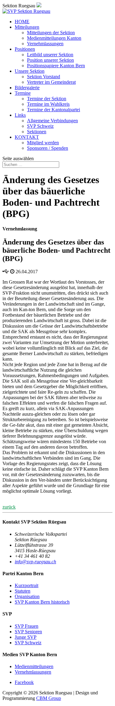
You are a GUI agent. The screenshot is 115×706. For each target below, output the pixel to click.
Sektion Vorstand (43, 76)
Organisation (27, 596)
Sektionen (36, 131)
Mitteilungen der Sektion (51, 32)
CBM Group (48, 698)
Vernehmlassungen (45, 43)
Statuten (22, 591)
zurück (9, 506)
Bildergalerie (27, 87)
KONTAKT (27, 137)
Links (20, 115)
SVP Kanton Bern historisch (42, 602)
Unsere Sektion (29, 71)
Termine (23, 93)
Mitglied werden (43, 142)
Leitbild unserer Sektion (50, 54)
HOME (22, 21)
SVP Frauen (26, 626)
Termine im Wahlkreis (48, 104)
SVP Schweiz (40, 126)
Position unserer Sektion (50, 60)
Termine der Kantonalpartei (53, 109)
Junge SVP (25, 637)
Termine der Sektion (46, 98)
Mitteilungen (27, 27)
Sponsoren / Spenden (47, 148)
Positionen (25, 49)
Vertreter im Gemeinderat (51, 82)
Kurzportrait (26, 585)
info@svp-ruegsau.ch (35, 561)
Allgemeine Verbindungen (52, 120)
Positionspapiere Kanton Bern (56, 65)
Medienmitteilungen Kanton (54, 38)
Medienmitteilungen (34, 666)
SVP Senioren (28, 631)
